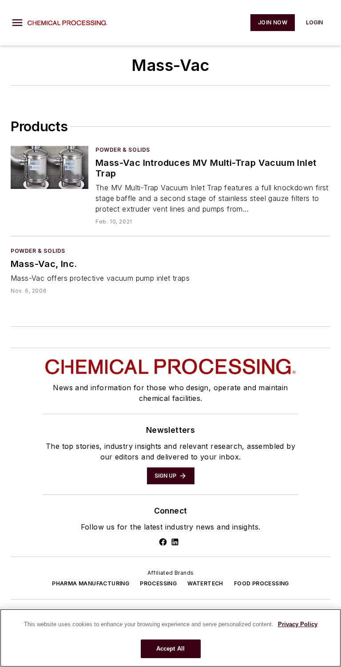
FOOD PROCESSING (261, 583)
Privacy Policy (297, 624)
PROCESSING (158, 583)
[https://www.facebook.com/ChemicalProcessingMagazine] (163, 542)
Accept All (170, 648)
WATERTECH (205, 583)
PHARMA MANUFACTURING (90, 583)
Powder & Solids (122, 149)
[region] (170, 638)
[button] (17, 22)
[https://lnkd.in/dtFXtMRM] (174, 542)
